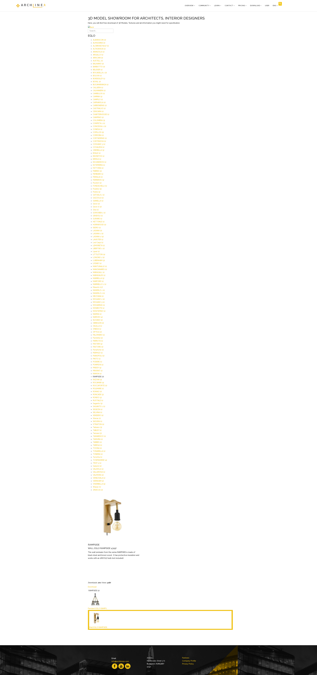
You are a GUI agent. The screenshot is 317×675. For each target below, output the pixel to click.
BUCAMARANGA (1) (100, 85)
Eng (274, 5)
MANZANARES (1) (100, 269)
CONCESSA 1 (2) (99, 126)
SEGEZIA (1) (97, 409)
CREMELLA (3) (98, 150)
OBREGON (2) (98, 323)
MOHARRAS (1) (99, 305)
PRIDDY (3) (97, 368)
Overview (189, 5)
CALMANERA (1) (99, 91)
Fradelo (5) (97, 189)
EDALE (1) (97, 153)
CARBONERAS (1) (100, 105)
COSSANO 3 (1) (99, 144)
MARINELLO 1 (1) (99, 284)
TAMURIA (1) (98, 439)
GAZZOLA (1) (98, 198)
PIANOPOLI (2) (98, 356)
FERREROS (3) (98, 180)
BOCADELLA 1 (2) (100, 73)
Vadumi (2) (97, 466)
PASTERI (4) (97, 344)
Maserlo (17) (98, 287)
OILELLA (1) (97, 326)
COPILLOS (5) (98, 132)
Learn (217, 5)
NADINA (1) (97, 314)
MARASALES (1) (99, 275)
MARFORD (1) (98, 281)
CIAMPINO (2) (98, 117)
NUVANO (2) (98, 320)
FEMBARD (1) (98, 174)
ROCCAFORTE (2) (100, 386)
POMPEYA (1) (98, 365)
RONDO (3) (97, 397)
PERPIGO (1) (98, 353)
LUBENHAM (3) (99, 260)
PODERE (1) (97, 362)
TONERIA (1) (98, 454)
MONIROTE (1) (98, 308)
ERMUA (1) (97, 159)
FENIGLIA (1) (98, 177)
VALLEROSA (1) (99, 472)
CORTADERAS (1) (100, 138)
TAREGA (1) (97, 445)
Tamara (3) (97, 433)
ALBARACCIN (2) (99, 40)
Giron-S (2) (97, 207)
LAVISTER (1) (98, 240)
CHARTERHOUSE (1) (101, 114)
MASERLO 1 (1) (99, 290)
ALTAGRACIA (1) (99, 49)
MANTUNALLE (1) (100, 266)
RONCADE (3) (98, 394)
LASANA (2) (97, 231)
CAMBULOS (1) (99, 93)
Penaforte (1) (98, 350)
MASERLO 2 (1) (99, 293)
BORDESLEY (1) (99, 79)
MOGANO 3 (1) (99, 302)
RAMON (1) (97, 374)
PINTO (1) (97, 359)
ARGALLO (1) (98, 55)
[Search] (280, 4)
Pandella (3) (98, 338)
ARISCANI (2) (98, 58)
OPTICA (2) (97, 332)
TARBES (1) (97, 442)
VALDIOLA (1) (98, 469)
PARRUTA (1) (98, 341)
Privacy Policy (188, 664)
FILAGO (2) (97, 183)
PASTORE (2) (98, 347)
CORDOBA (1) (98, 135)
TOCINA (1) (97, 448)
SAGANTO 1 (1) (99, 406)
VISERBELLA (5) (99, 484)
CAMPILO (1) (98, 99)
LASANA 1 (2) (98, 234)
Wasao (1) (97, 487)
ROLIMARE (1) (98, 389)
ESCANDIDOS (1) (99, 162)
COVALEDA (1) (98, 147)
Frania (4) (96, 192)
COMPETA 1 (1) (99, 123)
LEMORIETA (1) (99, 245)
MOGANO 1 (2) (99, 299)
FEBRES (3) (97, 171)
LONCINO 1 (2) (99, 257)
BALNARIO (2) (98, 64)
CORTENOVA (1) (99, 141)
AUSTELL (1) (98, 61)
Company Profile (189, 661)
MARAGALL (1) (99, 272)
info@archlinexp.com (120, 661)
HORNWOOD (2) (99, 225)
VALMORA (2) (98, 475)
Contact (229, 5)
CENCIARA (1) (98, 111)
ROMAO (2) (97, 392)
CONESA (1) (97, 129)
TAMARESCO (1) (99, 436)
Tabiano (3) (97, 427)
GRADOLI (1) (98, 216)
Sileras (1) (97, 418)
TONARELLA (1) (99, 451)
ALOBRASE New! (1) (101, 46)
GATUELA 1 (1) (99, 195)
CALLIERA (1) (98, 88)
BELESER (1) (98, 70)
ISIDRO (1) (97, 228)
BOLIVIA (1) (97, 76)
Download (255, 5)
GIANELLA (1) (98, 201)
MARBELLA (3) (98, 278)
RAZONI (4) (97, 380)
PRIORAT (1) (98, 371)
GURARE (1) (97, 219)
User (267, 5)
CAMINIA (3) (97, 96)
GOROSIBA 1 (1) (99, 213)
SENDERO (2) (98, 415)
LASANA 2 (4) (98, 237)
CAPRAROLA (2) (99, 102)
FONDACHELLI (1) (100, 186)
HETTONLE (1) (99, 222)
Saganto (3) (97, 403)
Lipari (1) (96, 251)
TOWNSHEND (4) (100, 460)
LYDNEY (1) (97, 263)
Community (204, 5)
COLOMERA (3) (99, 120)
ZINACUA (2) (98, 490)
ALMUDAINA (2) (99, 43)
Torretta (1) (97, 457)
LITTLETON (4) (99, 254)
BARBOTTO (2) (99, 67)
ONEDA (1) (97, 329)
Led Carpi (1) (98, 243)
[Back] (160, 27)
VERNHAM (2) (98, 481)
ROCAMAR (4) (98, 383)
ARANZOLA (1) (99, 52)
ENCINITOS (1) (98, 156)
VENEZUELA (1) (99, 478)
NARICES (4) (98, 317)
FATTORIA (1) (98, 168)
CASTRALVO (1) (99, 108)
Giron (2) (96, 204)
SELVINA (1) (97, 412)
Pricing (241, 5)
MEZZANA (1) (98, 296)
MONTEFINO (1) (99, 311)
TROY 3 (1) (97, 463)
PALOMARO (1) (99, 335)
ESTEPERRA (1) (99, 165)
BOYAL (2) (97, 82)
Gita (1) (96, 210)
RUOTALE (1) (98, 400)
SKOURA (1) (97, 421)
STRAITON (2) (98, 424)
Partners (185, 658)
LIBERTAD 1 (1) (99, 248)
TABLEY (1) (97, 430)
